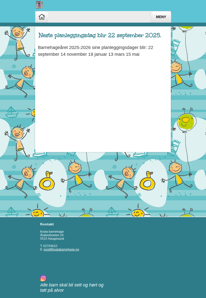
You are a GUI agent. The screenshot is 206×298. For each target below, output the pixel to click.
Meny (161, 17)
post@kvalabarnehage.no (61, 249)
